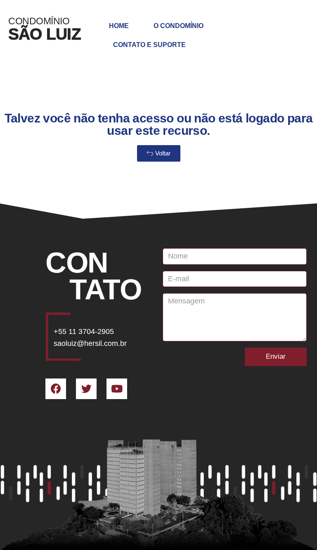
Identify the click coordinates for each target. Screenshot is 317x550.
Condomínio (38, 21)
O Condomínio (178, 25)
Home (119, 25)
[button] (158, 153)
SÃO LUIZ (44, 34)
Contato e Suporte (149, 44)
